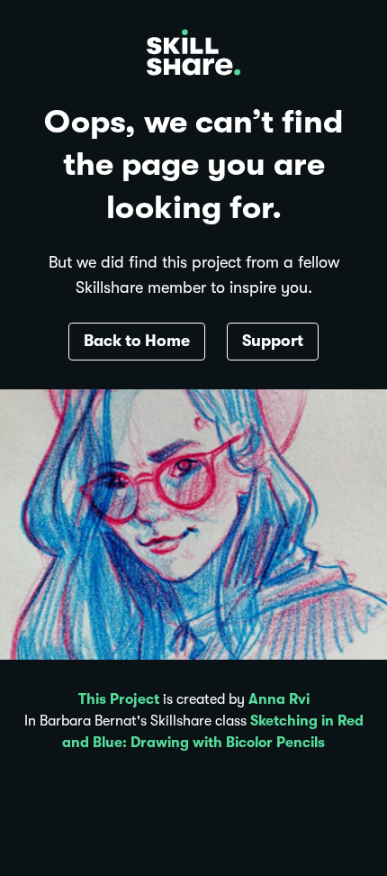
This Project (118, 699)
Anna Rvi (279, 699)
